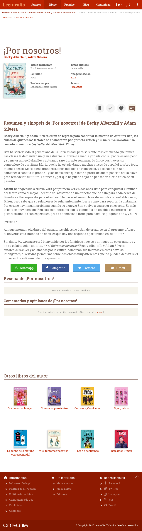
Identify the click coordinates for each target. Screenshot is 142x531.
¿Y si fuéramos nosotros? (54, 451)
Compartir (57, 268)
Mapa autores (65, 483)
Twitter (113, 488)
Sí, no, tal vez (121, 408)
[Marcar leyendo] (99, 108)
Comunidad (103, 4)
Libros (53, 4)
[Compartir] (119, 4)
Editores (62, 494)
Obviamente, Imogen (20, 408)
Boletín (112, 505)
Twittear (89, 268)
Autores (36, 4)
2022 (73, 77)
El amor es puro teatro (54, 408)
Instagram (114, 494)
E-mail (120, 268)
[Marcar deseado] (121, 108)
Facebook (114, 483)
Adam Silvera (37, 57)
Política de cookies (21, 494)
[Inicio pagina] (137, 476)
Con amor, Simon (121, 451)
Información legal (20, 483)
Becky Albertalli (24, 17)
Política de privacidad (22, 488)
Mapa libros (64, 488)
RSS (111, 499)
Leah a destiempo (88, 451)
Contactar (15, 510)
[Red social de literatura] (14, 4)
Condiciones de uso (21, 499)
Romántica (76, 86)
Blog (86, 4)
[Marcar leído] (110, 108)
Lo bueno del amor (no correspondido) (20, 452)
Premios (69, 4)
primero (98, 312)
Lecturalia (7, 17)
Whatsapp (26, 268)
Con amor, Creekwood (88, 408)
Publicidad (16, 505)
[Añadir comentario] (132, 108)
